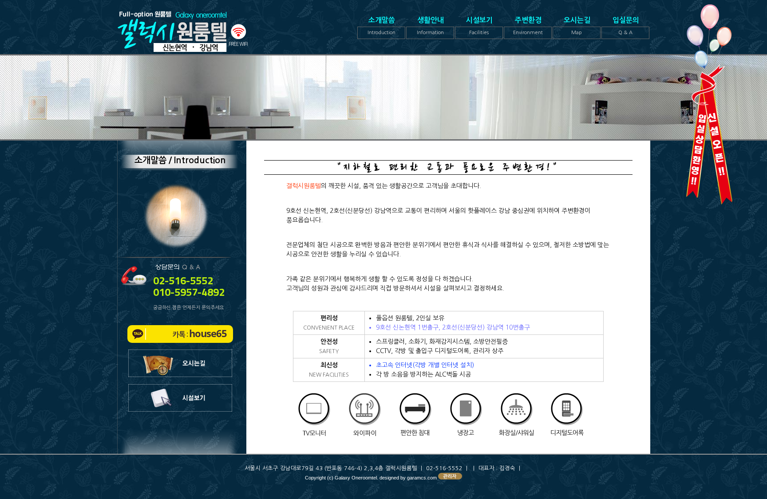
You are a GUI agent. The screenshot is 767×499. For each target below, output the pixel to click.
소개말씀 (381, 26)
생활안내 (430, 26)
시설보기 (479, 26)
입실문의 (626, 26)
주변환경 (528, 26)
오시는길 (577, 26)
